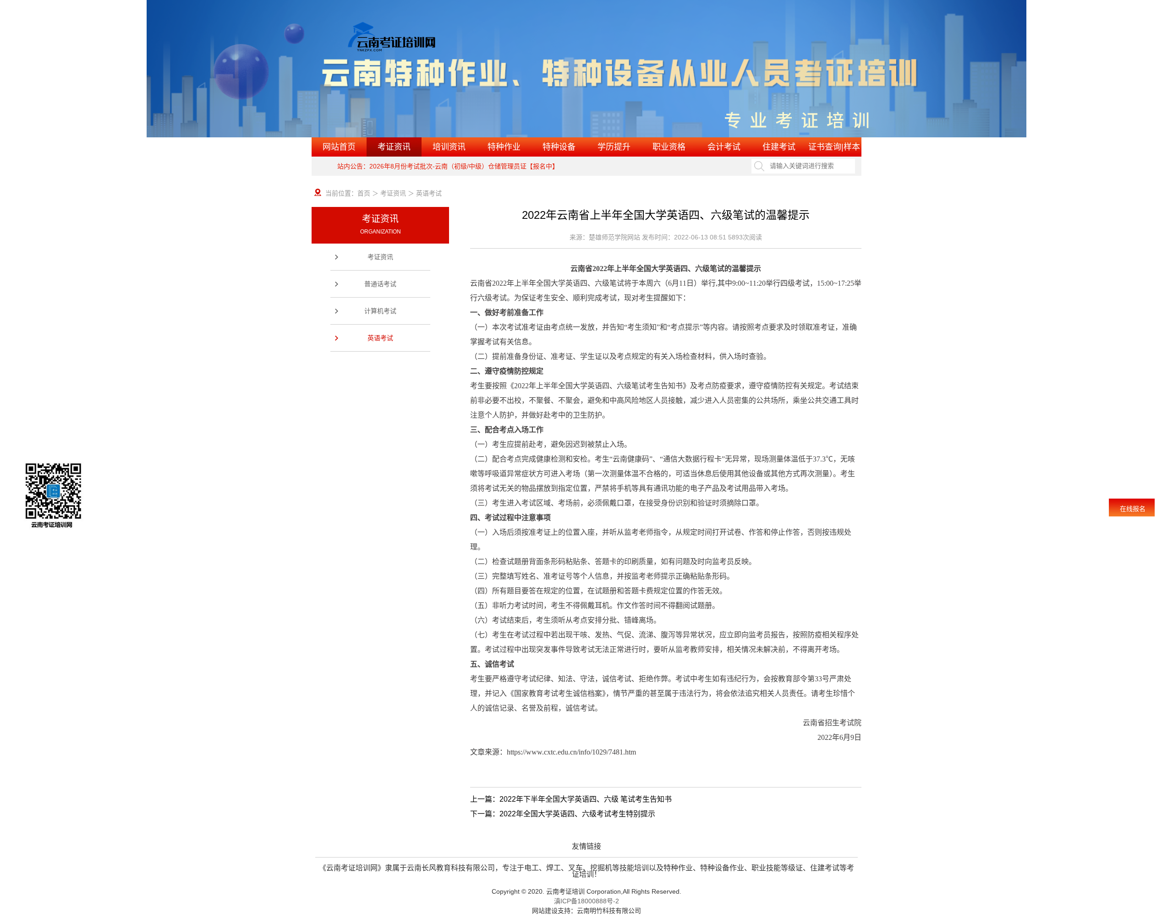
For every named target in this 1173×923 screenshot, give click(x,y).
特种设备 (559, 147)
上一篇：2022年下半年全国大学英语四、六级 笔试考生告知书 (571, 799)
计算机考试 (380, 311)
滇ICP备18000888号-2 (586, 901)
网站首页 (339, 147)
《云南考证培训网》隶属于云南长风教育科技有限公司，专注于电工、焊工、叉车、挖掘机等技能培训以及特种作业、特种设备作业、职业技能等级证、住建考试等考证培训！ (586, 868)
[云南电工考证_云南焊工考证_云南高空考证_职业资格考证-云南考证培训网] (420, 40)
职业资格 (668, 147)
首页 (363, 193)
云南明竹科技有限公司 (609, 910)
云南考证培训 (565, 891)
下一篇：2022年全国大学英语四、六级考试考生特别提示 (562, 814)
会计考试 (723, 147)
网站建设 (545, 910)
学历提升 (613, 147)
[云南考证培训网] (586, 68)
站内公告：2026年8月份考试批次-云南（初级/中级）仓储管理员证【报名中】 (448, 166)
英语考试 (380, 338)
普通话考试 (380, 284)
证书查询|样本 (834, 147)
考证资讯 (394, 147)
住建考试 (778, 147)
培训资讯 (449, 147)
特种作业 (504, 147)
